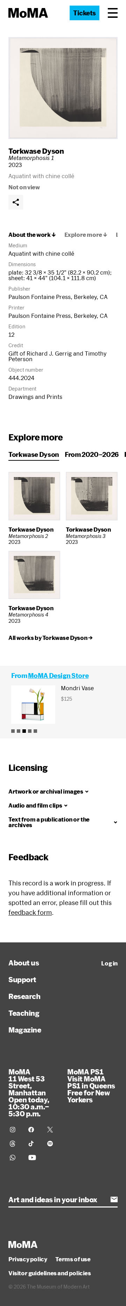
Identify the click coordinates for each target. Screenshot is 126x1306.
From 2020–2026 (92, 454)
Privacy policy (27, 1259)
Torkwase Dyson (36, 151)
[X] (52, 1129)
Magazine (24, 1030)
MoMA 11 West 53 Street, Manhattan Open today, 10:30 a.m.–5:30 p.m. (28, 1092)
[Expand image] (63, 88)
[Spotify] (52, 1143)
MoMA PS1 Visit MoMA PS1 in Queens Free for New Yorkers (91, 1085)
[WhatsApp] (14, 1157)
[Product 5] (35, 731)
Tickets (84, 13)
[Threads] (14, 1143)
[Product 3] (24, 731)
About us (23, 962)
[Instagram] (14, 1129)
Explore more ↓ (85, 235)
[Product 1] (13, 731)
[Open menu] (113, 13)
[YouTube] (33, 1157)
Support (22, 979)
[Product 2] (18, 731)
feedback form (30, 912)
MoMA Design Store (58, 675)
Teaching (23, 1013)
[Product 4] (29, 731)
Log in (109, 963)
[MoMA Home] (28, 13)
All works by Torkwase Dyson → (50, 638)
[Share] (15, 202)
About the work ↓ (32, 235)
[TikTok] (33, 1143)
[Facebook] (33, 1129)
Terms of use (72, 1259)
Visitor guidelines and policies (49, 1273)
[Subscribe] (114, 1199)
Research (24, 996)
